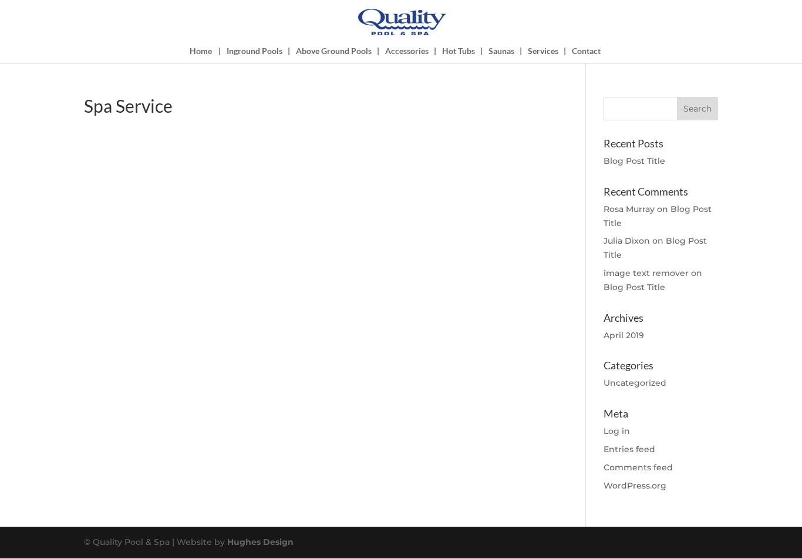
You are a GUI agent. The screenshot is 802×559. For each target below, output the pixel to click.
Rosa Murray (629, 209)
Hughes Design (260, 542)
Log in (617, 431)
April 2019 (624, 335)
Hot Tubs (458, 51)
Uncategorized (635, 383)
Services (543, 51)
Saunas (501, 51)
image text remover (646, 273)
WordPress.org (635, 485)
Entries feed (629, 449)
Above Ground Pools (334, 51)
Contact (586, 51)
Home (201, 51)
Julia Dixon (627, 240)
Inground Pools (254, 51)
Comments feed (638, 467)
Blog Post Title (634, 161)
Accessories (407, 51)
